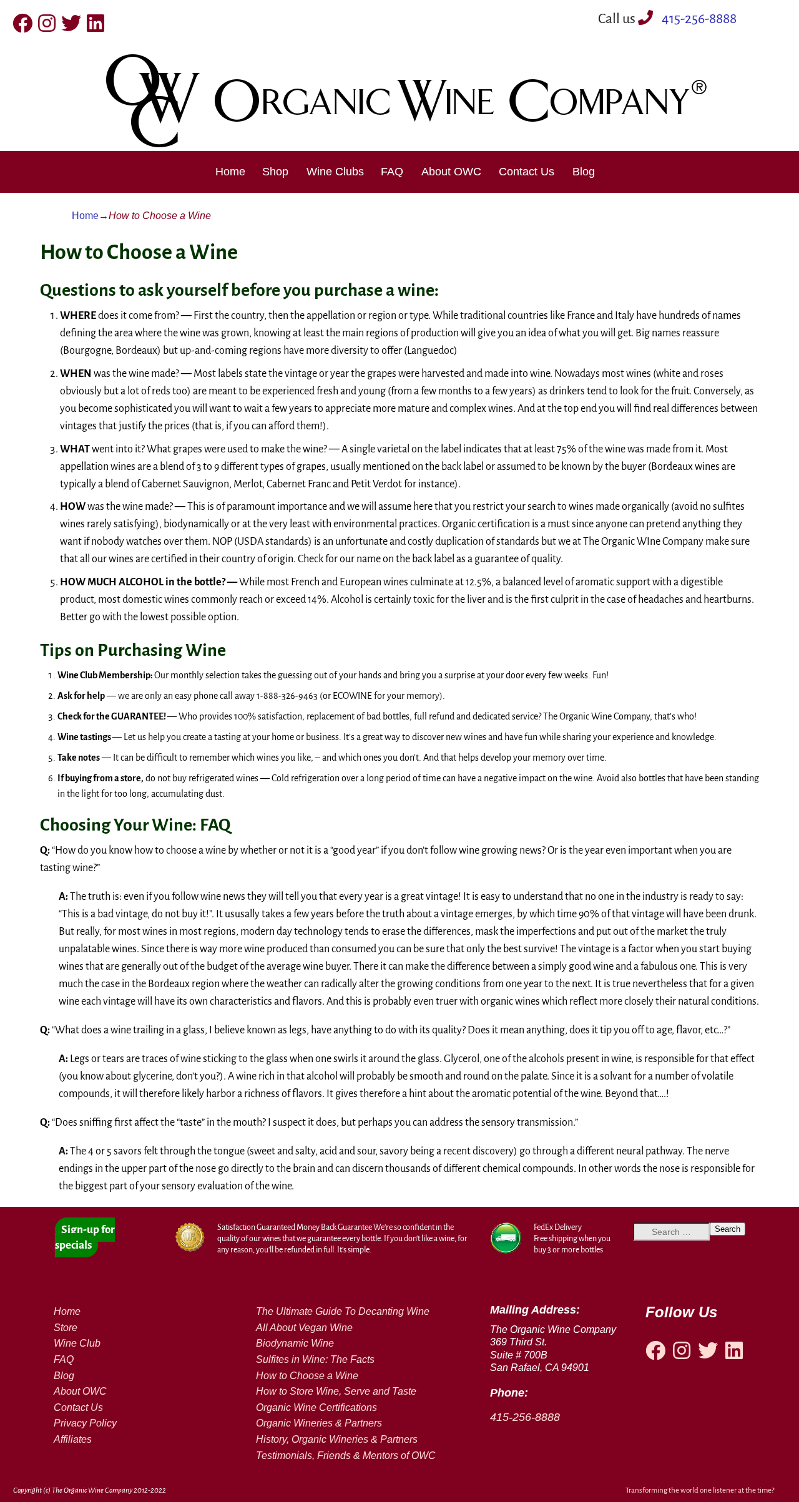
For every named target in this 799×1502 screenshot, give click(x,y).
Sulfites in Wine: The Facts (315, 1359)
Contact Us (526, 171)
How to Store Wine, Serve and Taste (336, 1391)
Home (230, 171)
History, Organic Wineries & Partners (337, 1439)
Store (65, 1327)
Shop (275, 171)
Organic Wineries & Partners (319, 1423)
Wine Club (77, 1343)
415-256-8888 (698, 18)
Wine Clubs (335, 171)
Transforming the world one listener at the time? (699, 1490)
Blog (583, 171)
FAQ (392, 171)
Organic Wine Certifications (316, 1407)
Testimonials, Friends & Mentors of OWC (346, 1455)
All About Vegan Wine (304, 1327)
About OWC (451, 171)
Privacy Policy (85, 1423)
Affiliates (73, 1439)
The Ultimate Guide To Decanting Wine (342, 1311)
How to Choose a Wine (307, 1375)
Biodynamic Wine (295, 1343)
